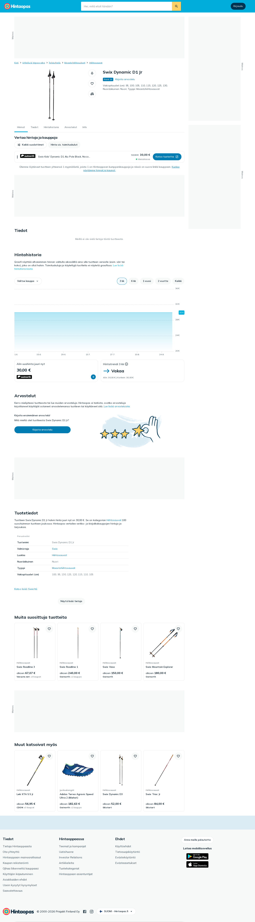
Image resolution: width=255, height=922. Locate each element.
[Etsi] (176, 6)
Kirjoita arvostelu (125, 79)
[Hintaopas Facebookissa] (85, 911)
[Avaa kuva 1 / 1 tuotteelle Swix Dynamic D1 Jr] (51, 95)
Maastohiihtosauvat (63, 568)
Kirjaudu (238, 6)
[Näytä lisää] (17, 157)
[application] (99, 322)
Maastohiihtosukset (74, 62)
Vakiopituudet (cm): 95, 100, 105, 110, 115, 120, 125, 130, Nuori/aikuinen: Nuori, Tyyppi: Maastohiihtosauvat (135, 87)
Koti (16, 62)
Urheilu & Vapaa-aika (33, 62)
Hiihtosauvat (96, 62)
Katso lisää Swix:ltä (25, 589)
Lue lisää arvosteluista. (117, 406)
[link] (34, 652)
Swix (55, 548)
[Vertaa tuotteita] (92, 94)
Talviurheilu (55, 62)
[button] (92, 73)
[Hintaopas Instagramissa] (92, 911)
